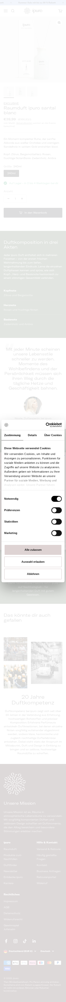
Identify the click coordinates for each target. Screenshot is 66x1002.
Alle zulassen (33, 549)
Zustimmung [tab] (12, 435)
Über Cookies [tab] (53, 435)
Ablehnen (33, 573)
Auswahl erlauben (33, 561)
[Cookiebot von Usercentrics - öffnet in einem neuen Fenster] (46, 425)
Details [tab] (32, 435)
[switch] (56, 510)
